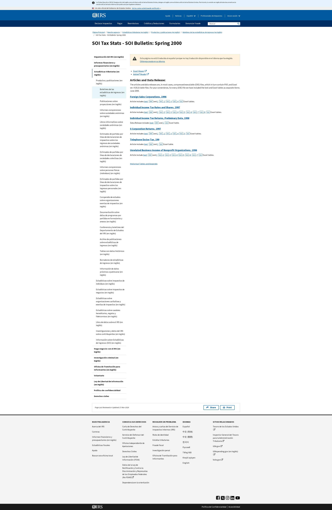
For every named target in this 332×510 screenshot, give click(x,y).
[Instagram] (227, 497)
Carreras (96, 431)
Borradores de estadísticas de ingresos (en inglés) (111, 261)
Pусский (186, 447)
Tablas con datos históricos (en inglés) (112, 253)
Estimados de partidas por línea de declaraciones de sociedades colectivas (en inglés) (111, 157)
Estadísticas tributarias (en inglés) (135, 32)
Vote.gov (217, 459)
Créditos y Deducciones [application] (154, 23)
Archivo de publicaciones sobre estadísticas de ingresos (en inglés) (111, 242)
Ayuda (167, 16)
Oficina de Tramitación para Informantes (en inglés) (107, 368)
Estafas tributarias (161, 440)
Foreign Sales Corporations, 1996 (148, 96)
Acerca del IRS (98, 426)
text (148, 101)
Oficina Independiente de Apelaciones (133, 445)
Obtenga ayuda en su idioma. (152, 61)
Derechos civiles (101, 396)
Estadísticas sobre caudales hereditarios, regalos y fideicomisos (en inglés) (108, 313)
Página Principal (99, 32)
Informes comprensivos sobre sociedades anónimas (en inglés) (112, 113)
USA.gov (216, 446)
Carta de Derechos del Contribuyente (131, 428)
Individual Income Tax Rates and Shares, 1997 (155, 107)
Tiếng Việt (187, 452)
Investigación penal (161, 450)
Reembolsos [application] (133, 23)
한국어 (186, 442)
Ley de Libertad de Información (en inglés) (108, 383)
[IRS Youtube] (237, 497)
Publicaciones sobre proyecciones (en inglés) (110, 103)
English (186, 463)
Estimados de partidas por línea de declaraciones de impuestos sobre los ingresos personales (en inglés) (111, 185)
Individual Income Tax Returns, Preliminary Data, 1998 (159, 118)
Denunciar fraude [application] (192, 23)
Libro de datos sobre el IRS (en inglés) (109, 324)
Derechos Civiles (129, 451)
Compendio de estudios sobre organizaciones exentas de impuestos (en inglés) (111, 202)
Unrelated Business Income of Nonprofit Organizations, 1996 (163, 150)
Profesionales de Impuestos (211, 16)
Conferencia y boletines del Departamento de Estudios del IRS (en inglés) (112, 230)
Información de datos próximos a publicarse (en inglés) (111, 271)
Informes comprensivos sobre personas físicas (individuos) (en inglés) (110, 170)
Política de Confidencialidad (214, 507)
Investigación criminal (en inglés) (106, 359)
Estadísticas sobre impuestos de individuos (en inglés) (110, 282)
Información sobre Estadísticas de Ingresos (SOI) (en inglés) (110, 341)
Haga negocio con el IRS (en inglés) (107, 350)
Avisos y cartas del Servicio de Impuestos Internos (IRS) (165, 428)
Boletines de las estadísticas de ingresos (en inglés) (202, 32)
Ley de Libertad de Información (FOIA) (131, 458)
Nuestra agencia (113, 32)
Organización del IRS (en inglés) (109, 56)
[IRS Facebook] (218, 497)
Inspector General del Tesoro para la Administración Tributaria (226, 437)
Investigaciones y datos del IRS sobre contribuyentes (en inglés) (110, 332)
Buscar (238, 23)
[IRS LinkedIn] (232, 497)
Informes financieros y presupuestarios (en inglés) (107, 64)
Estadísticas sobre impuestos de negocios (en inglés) (110, 291)
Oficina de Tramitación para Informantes (165, 457)
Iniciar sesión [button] (232, 16)
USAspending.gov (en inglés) (225, 451)
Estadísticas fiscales (101, 445)
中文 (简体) (188, 431)
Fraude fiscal (158, 445)
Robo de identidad (160, 434)
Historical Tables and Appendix (143, 163)
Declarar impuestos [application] (103, 23)
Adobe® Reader (139, 74)
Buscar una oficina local (102, 455)
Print (229, 407)
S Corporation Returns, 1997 (145, 128)
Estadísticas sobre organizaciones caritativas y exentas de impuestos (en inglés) (110, 301)
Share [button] (213, 407)
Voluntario (99, 375)
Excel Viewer (138, 71)
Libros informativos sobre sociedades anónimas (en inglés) (111, 125)
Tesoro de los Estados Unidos (226, 426)
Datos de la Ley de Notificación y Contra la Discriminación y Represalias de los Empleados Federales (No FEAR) (135, 471)
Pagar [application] (119, 23)
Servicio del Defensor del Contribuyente (133, 436)
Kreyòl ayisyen (189, 457)
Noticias (178, 16)
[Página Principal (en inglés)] (99, 14)
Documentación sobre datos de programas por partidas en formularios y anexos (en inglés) (111, 217)
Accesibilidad (234, 507)
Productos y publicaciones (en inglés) (165, 32)
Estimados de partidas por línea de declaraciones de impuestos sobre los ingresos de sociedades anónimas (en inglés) (111, 140)
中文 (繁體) (188, 437)
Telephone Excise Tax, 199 (144, 139)
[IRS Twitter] (223, 497)
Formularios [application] (174, 23)
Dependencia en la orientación (135, 482)
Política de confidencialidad (107, 390)
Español (190, 16)
